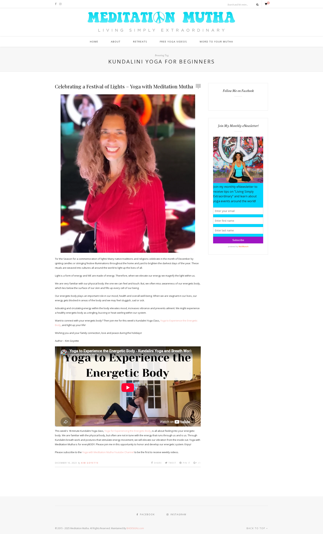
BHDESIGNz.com (135, 528)
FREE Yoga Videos (173, 41)
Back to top (256, 528)
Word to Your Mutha (216, 41)
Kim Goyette (90, 463)
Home (94, 41)
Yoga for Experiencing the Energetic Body (127, 431)
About (116, 41)
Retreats (140, 41)
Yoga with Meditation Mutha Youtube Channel (108, 452)
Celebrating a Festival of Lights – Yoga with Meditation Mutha (124, 86)
